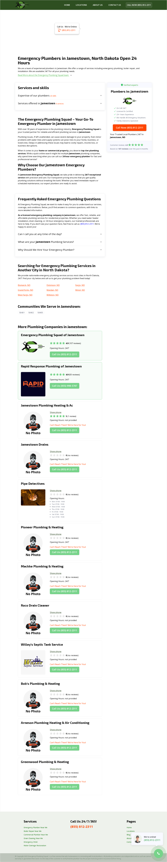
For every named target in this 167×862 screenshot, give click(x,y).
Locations (81, 5)
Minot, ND (80, 290)
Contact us (114, 5)
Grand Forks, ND (25, 290)
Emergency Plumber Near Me (35, 827)
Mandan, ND (52, 290)
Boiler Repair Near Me (32, 831)
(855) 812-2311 (68, 30)
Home (67, 5)
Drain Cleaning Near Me (33, 838)
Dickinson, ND (53, 285)
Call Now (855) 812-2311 (129, 127)
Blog (128, 834)
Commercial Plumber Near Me (36, 834)
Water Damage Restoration (35, 845)
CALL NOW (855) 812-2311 (139, 5)
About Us (98, 5)
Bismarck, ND (24, 285)
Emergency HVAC (31, 842)
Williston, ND (53, 295)
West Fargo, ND (25, 295)
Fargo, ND (80, 285)
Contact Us (131, 842)
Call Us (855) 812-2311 (64, 354)
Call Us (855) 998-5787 (64, 385)
